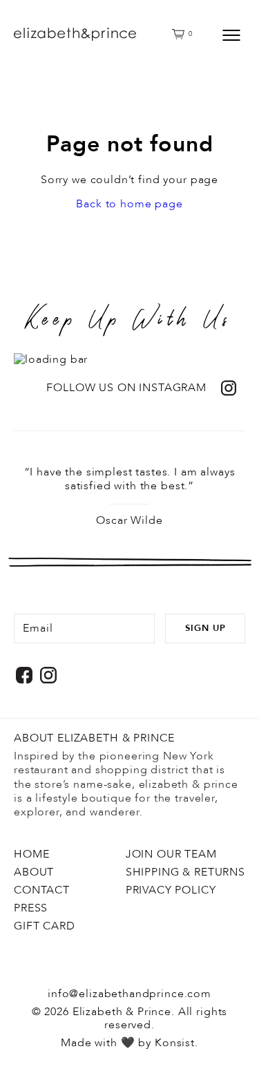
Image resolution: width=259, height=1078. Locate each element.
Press (31, 908)
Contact (42, 890)
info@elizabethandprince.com (129, 993)
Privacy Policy (171, 890)
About (34, 872)
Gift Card (44, 926)
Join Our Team (171, 854)
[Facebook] (24, 675)
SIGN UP (205, 628)
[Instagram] (48, 675)
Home (31, 854)
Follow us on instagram (126, 388)
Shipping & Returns (185, 872)
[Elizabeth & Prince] (116, 34)
